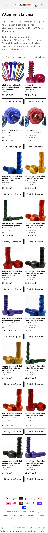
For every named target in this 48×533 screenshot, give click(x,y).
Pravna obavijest (34, 519)
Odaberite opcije (12, 101)
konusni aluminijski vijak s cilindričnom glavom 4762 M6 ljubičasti (35, 463)
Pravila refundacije (17, 515)
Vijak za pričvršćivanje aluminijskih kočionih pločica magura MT (11, 87)
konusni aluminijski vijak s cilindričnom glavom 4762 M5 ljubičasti (12, 321)
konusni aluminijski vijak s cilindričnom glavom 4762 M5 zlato (35, 178)
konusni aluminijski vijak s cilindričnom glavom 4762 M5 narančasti (35, 226)
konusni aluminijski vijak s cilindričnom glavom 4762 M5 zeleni (12, 226)
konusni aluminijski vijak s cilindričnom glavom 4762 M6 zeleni (35, 368)
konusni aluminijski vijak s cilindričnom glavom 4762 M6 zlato (12, 368)
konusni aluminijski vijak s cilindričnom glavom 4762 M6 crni (12, 463)
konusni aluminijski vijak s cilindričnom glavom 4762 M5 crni (35, 273)
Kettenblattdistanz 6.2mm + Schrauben (33, 132)
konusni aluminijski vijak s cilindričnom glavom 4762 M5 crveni (12, 273)
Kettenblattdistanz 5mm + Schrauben (12, 132)
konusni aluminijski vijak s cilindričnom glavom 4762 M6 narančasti (12, 416)
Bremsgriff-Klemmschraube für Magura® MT (33, 87)
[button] (6, 5)
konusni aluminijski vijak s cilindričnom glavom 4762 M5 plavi (12, 178)
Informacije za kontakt (18, 519)
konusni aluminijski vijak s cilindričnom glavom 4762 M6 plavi (35, 321)
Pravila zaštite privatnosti (36, 515)
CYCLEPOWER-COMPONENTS (23, 512)
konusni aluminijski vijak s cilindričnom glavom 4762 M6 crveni (35, 416)
